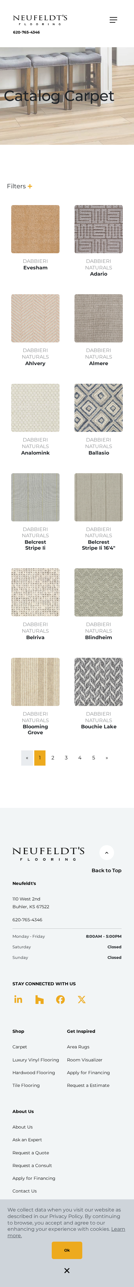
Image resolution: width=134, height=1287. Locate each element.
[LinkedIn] (18, 999)
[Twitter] (81, 999)
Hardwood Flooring (33, 1072)
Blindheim (98, 637)
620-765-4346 (26, 32)
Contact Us (24, 1191)
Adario (98, 274)
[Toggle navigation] (113, 20)
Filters (16, 186)
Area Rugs (78, 1047)
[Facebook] (60, 999)
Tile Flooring (26, 1085)
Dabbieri (35, 261)
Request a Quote (30, 1153)
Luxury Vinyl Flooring (35, 1060)
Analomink (35, 453)
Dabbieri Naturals (98, 264)
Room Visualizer (85, 1060)
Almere (98, 363)
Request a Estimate (88, 1085)
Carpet (19, 1047)
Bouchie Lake (99, 727)
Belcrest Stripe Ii (35, 545)
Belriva (35, 637)
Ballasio (99, 453)
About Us (22, 1127)
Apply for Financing (88, 1072)
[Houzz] (39, 999)
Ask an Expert (27, 1140)
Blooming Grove (35, 729)
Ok (67, 1250)
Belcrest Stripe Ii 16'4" (98, 545)
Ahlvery (35, 363)
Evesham (35, 268)
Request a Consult (32, 1165)
